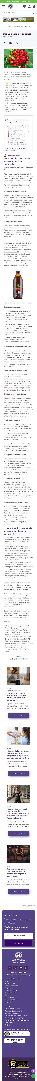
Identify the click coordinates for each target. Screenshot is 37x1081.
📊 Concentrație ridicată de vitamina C (18, 126)
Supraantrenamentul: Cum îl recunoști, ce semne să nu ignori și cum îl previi (17, 872)
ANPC (7, 1025)
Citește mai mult (18, 715)
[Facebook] (10, 968)
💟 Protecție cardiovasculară (16, 134)
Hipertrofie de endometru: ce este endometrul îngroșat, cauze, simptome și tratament (17, 695)
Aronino (8, 1002)
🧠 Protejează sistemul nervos (17, 144)
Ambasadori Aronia (12, 1009)
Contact (8, 1006)
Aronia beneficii (11, 990)
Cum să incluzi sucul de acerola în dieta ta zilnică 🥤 (16, 149)
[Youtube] (21, 968)
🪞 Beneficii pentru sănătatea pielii (18, 132)
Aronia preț (9, 988)
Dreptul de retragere (13, 1011)
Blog (10, 26)
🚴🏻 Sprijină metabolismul (15, 142)
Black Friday (10, 997)
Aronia (7, 981)
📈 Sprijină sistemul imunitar (16, 128)
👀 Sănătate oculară (14, 138)
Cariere (8, 995)
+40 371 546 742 (18, 972)
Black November (11, 1000)
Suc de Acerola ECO (11, 252)
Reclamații (9, 1023)
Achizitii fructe (10, 993)
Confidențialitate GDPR (14, 1018)
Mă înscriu (18, 943)
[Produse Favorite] (24, 6)
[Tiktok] (26, 968)
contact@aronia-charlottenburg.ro (18, 975)
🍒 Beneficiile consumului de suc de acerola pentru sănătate (17, 121)
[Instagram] (15, 968)
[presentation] (18, 13)
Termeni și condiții (12, 1013)
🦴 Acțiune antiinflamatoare (16, 140)
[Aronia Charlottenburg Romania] (10, 6)
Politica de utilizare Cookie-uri (16, 1016)
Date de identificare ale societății (17, 1020)
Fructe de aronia (11, 986)
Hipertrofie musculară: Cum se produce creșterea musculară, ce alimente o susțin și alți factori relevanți (18, 813)
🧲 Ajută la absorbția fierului (16, 136)
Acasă (5, 26)
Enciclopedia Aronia (12, 979)
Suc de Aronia (10, 983)
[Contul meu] (29, 6)
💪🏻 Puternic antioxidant (15, 130)
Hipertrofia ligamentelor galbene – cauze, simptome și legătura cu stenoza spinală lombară (18, 754)
